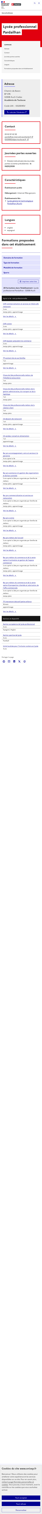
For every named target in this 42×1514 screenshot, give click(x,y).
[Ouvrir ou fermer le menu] (39, 3)
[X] (19, 661)
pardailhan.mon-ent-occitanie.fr (18, 137)
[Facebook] (24, 661)
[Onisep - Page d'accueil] (16, 4)
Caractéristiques (9, 60)
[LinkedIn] (14, 661)
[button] (21, 257)
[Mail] (9, 661)
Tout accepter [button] (21, 1497)
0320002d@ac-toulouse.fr (16, 139)
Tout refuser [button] (21, 1504)
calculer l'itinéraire (17, 112)
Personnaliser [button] (21, 1510)
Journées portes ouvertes (12, 56)
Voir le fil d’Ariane (7, 13)
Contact (6, 53)
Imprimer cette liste (29, 281)
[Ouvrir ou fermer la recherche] (34, 3)
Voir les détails (8, 316)
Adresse (6, 49)
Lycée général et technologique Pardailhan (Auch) (20, 202)
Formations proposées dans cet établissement (18, 68)
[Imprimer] (4, 661)
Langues (6, 64)
